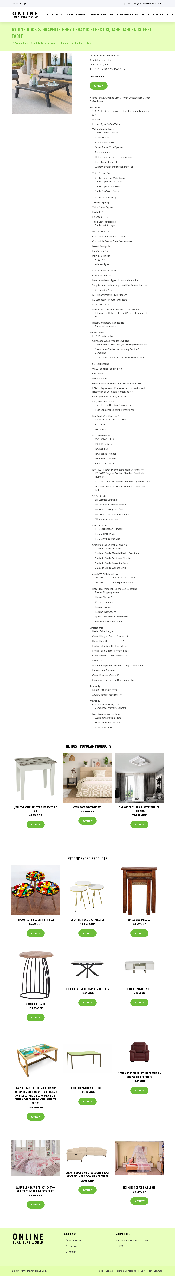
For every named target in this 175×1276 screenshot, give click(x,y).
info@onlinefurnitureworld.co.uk (147, 3)
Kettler (72, 1251)
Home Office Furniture (130, 14)
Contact (109, 1270)
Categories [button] (54, 14)
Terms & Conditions (126, 1270)
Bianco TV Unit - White (139, 989)
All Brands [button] (154, 14)
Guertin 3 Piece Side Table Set (87, 919)
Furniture (108, 55)
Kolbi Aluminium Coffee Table (87, 1088)
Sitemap (158, 1270)
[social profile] (25, 3)
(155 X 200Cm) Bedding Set (87, 807)
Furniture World (76, 14)
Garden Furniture (102, 14)
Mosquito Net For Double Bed (139, 1187)
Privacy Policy (145, 1270)
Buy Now (99, 85)
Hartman (73, 1246)
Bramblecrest (76, 1240)
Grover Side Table (36, 1003)
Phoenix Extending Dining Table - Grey (87, 989)
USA (128, 3)
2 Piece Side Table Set (139, 919)
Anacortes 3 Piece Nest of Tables (35, 919)
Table (117, 55)
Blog (100, 1270)
